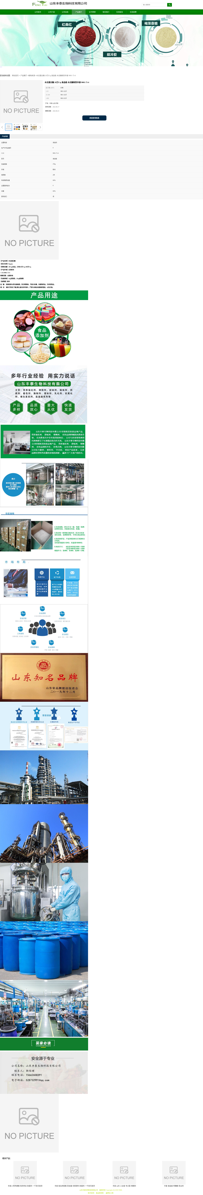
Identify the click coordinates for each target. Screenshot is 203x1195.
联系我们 (106, 12)
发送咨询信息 (94, 118)
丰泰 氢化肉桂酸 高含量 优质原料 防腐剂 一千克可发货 (75, 1186)
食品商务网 (99, 1193)
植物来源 (31, 75)
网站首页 (15, 75)
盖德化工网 (109, 1193)
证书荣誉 (92, 12)
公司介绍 (51, 12)
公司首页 (38, 12)
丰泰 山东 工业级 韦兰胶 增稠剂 (124, 1186)
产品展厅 (78, 12)
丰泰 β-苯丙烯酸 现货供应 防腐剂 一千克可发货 (25, 1186)
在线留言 (119, 12)
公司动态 (65, 12)
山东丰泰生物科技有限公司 (89, 1190)
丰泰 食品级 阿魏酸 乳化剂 (174, 1186)
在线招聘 (133, 12)
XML (120, 1190)
